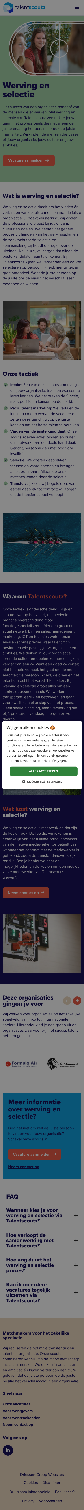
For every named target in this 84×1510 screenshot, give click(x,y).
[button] (42, 781)
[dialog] (42, 755)
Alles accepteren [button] (43, 771)
